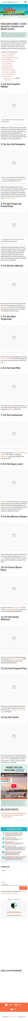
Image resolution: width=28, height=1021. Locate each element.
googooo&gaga (9, 609)
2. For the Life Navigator (8, 56)
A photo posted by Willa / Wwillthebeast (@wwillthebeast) (14, 448)
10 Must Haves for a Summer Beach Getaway (14, 813)
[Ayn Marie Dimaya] (14, 906)
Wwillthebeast (4, 456)
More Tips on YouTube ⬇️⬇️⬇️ (12, 78)
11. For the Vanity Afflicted (9, 72)
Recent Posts (17, 899)
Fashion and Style (22, 820)
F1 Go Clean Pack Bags (7, 358)
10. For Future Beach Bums (9, 70)
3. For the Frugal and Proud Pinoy (10, 57)
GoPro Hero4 (6, 759)
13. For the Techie (7, 76)
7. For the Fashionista (8, 65)
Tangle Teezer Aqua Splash (16, 659)
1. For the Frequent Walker (9, 54)
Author (10, 899)
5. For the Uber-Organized (9, 61)
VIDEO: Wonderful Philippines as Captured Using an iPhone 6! (22, 825)
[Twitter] (14, 909)
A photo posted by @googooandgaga (9, 603)
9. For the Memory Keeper (9, 69)
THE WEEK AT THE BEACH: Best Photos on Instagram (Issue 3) (26, 825)
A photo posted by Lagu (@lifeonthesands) (11, 299)
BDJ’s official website (9, 198)
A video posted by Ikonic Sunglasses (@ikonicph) (12, 401)
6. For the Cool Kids (7, 63)
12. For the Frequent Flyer (9, 74)
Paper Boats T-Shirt (17, 607)
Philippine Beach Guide (13, 1016)
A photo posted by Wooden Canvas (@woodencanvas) (13, 549)
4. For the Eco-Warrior (8, 59)
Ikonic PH (11, 409)
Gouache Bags (4, 501)
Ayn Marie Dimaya (14, 912)
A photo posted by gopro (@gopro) (9, 750)
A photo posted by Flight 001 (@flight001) (10, 352)
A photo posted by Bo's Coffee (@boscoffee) (11, 701)
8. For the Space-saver (8, 67)
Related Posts (9, 79)
